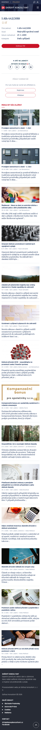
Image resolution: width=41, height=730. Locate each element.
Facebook (10, 67)
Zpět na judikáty (21, 61)
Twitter (24, 67)
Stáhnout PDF (20, 46)
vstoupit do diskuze (19, 64)
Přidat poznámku (5, 22)
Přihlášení (16, 2)
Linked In (31, 67)
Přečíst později (3, 22)
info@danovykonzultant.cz (12, 722)
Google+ (17, 67)
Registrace (5, 2)
